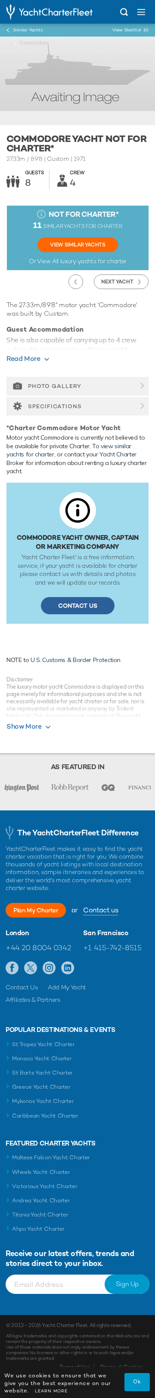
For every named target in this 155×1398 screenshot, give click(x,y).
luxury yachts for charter (93, 261)
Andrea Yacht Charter (41, 1200)
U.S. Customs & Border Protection (76, 660)
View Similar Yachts (77, 244)
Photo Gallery (54, 386)
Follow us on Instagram (49, 968)
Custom (56, 313)
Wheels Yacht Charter (41, 1172)
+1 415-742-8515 (112, 947)
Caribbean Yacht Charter (45, 1115)
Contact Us (77, 606)
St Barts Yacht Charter (42, 1072)
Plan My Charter (35, 910)
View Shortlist (130, 30)
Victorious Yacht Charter (44, 1186)
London (17, 933)
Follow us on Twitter (30, 968)
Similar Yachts (28, 30)
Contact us (100, 910)
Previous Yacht (75, 281)
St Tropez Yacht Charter (43, 1044)
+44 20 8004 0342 (38, 947)
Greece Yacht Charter (41, 1086)
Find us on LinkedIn (67, 968)
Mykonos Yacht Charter (43, 1101)
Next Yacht (117, 281)
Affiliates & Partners (33, 1000)
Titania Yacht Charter (40, 1214)
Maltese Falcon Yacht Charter (51, 1157)
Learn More (51, 1391)
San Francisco (105, 933)
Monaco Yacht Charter (42, 1058)
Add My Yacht (67, 987)
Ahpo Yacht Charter (38, 1228)
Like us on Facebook (12, 968)
